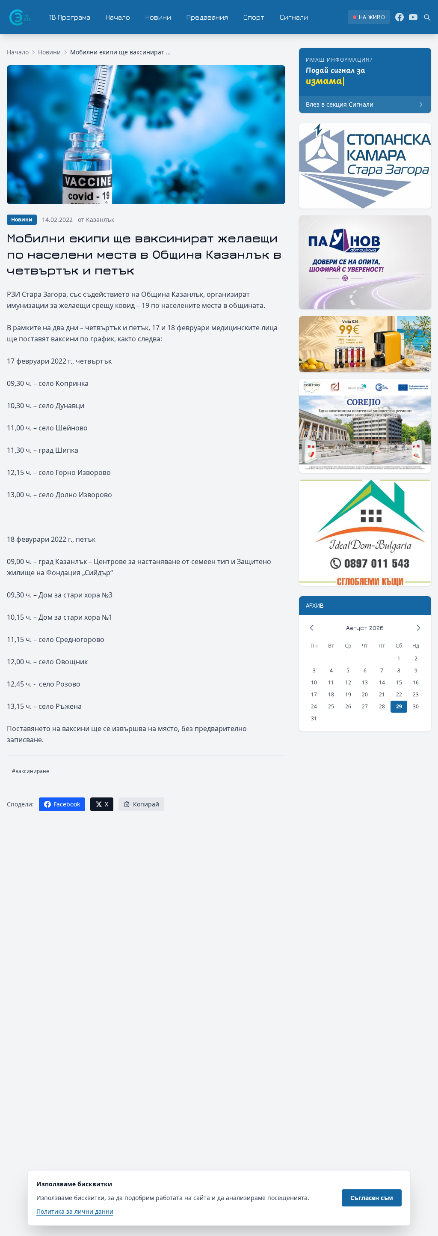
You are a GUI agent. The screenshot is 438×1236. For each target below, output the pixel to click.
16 (416, 682)
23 (416, 694)
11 (331, 682)
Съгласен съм (371, 1198)
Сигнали (294, 17)
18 (331, 694)
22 (399, 694)
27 (365, 706)
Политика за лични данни (74, 1211)
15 (399, 682)
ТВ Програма (69, 17)
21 (382, 694)
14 (382, 682)
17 (314, 694)
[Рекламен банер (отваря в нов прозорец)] (365, 166)
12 (348, 682)
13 (365, 682)
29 (399, 706)
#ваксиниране (30, 771)
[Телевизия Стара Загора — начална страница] (19, 17)
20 (365, 694)
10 (314, 682)
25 (331, 706)
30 (416, 706)
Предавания (207, 17)
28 (382, 706)
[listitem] (369, 17)
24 (314, 706)
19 (348, 694)
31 (314, 718)
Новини (158, 17)
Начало (118, 17)
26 (348, 706)
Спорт (253, 17)
